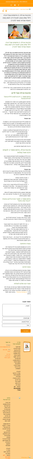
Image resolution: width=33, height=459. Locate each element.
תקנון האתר (7, 357)
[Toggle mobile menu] (3, 11)
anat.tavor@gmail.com (12, 1)
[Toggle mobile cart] (6, 11)
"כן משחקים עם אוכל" (21, 292)
